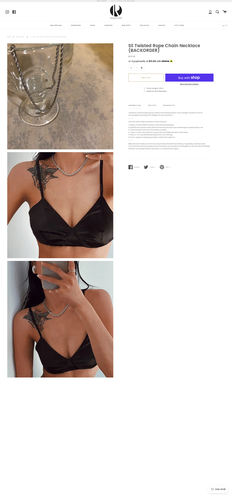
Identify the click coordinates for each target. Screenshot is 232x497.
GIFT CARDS (179, 25)
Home (9, 37)
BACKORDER (20, 37)
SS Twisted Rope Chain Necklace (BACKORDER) (48, 37)
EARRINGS (108, 25)
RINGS (92, 25)
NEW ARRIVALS (56, 25)
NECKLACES (144, 25)
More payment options (189, 84)
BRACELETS (126, 25)
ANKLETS (161, 25)
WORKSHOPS (76, 25)
